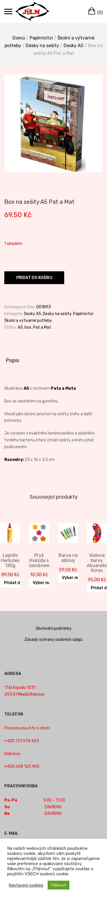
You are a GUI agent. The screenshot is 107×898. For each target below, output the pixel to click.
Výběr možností (48, 582)
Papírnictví (41, 38)
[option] (53, 123)
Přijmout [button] (58, 885)
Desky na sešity (42, 45)
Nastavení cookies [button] (26, 885)
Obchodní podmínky (54, 628)
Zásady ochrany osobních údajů (53, 639)
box (28, 327)
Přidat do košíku (34, 277)
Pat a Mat (42, 327)
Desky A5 (73, 45)
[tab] (53, 360)
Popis (12, 360)
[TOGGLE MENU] (8, 11)
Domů (19, 38)
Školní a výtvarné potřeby (28, 320)
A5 (20, 327)
